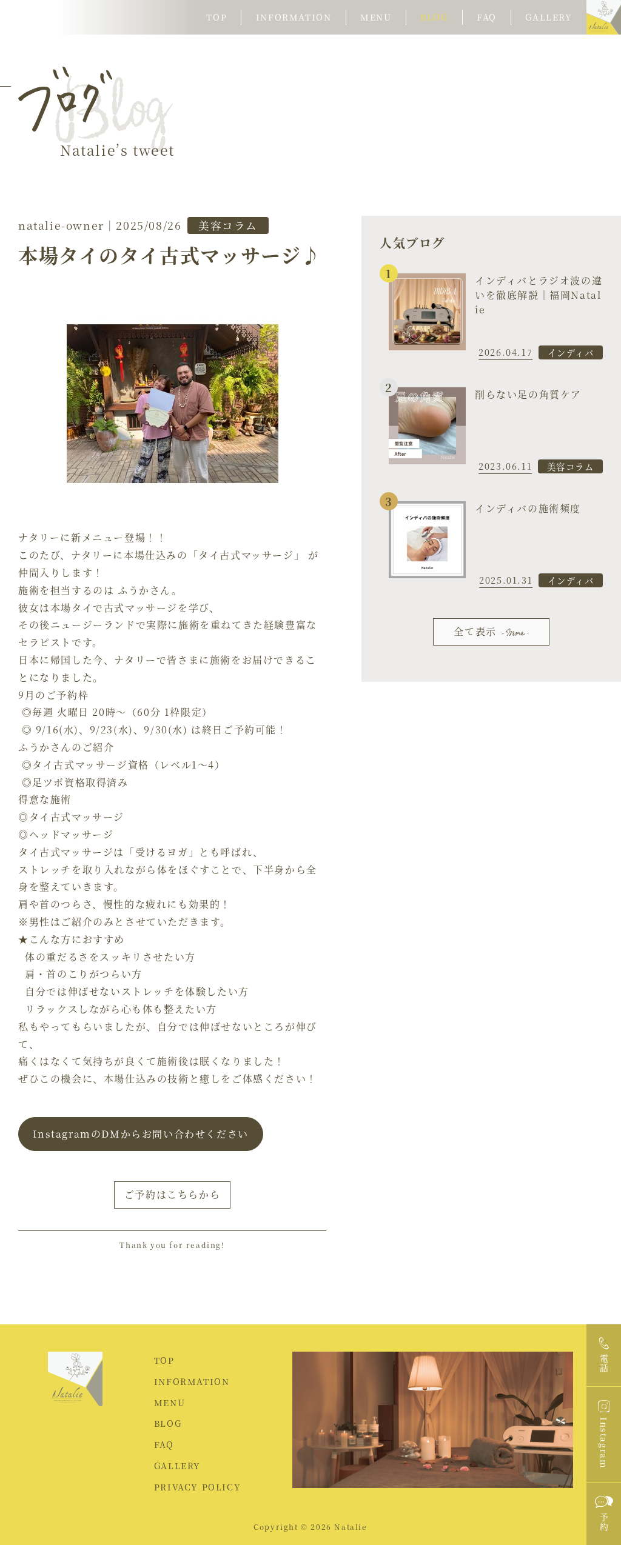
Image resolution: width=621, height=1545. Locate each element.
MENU (169, 1403)
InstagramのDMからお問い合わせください (140, 1134)
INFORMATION (192, 1381)
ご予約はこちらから (172, 1194)
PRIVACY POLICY (197, 1487)
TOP (164, 1360)
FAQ (164, 1444)
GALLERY (177, 1466)
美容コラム (228, 225)
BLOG (167, 1423)
